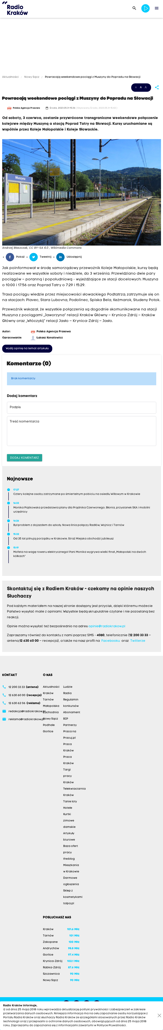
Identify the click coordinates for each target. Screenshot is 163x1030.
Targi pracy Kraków (68, 776)
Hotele (67, 808)
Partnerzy (70, 725)
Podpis (15, 407)
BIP (65, 718)
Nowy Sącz (32, 77)
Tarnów (48, 699)
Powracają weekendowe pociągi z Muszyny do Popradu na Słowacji (92, 77)
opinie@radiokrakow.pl (106, 626)
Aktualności (10, 77)
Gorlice (48, 731)
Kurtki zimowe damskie (69, 821)
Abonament (71, 712)
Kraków (48, 693)
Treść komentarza (24, 421)
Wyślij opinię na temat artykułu (27, 348)
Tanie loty (70, 801)
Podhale (49, 725)
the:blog (69, 858)
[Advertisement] (81, 47)
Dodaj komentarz (24, 457)
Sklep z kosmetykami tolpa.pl (72, 897)
